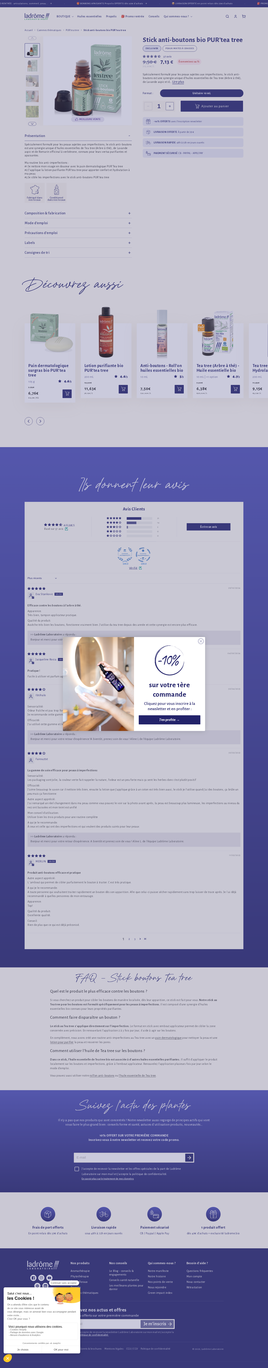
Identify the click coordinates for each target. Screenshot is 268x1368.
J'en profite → (169, 720)
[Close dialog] (201, 641)
